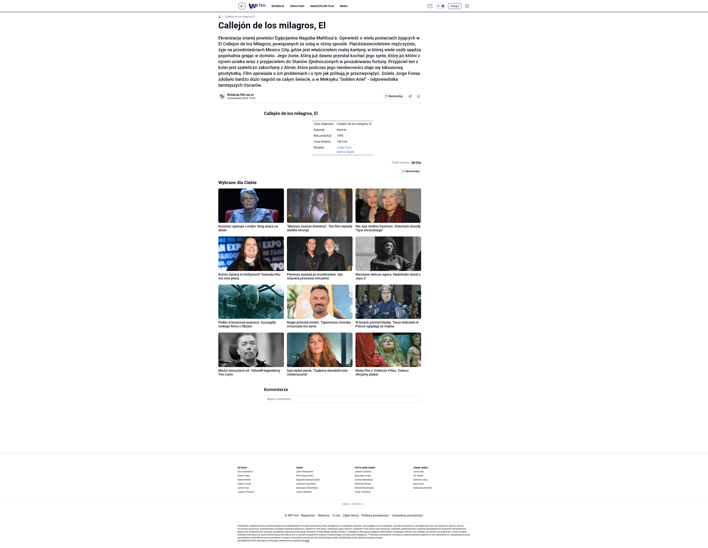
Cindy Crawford (362, 492)
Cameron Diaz (420, 479)
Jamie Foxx (243, 488)
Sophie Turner (244, 484)
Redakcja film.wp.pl (240, 94)
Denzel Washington (364, 488)
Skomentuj (395, 96)
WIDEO (344, 6)
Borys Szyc (418, 484)
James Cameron (363, 471)
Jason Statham (304, 492)
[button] (440, 6)
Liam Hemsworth (304, 471)
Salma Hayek (345, 152)
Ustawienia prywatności (407, 515)
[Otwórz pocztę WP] (430, 6)
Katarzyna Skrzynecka (307, 488)
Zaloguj (454, 6)
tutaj (307, 540)
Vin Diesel (418, 475)
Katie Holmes (244, 479)
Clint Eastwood (245, 471)
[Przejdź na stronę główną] (242, 9)
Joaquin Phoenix (245, 492)
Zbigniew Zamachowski (308, 479)
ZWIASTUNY (297, 6)
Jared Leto (418, 471)
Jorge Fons (344, 147)
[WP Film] (260, 6)
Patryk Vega (243, 475)
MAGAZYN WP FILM (322, 6)
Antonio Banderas (364, 479)
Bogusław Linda (363, 475)
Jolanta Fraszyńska (306, 484)
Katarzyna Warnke (422, 488)
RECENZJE (278, 6)
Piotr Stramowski (304, 475)
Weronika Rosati (363, 484)
